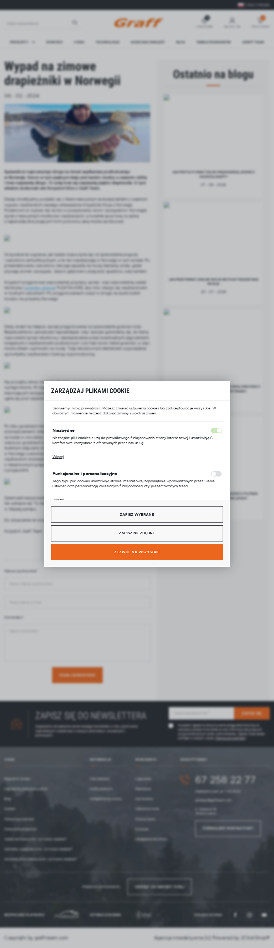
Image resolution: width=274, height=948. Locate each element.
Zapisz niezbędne (137, 533)
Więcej (58, 456)
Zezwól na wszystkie (137, 552)
